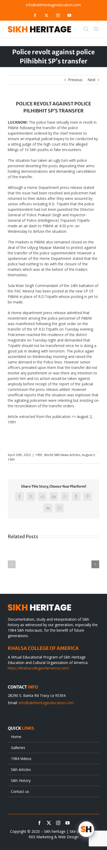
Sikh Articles (21, 769)
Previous (75, 79)
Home (16, 736)
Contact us (20, 791)
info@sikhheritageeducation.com (53, 4)
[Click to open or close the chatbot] (86, 829)
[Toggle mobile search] (86, 29)
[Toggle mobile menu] (96, 29)
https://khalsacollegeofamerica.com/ (38, 668)
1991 (39, 455)
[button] (12, 564)
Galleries (18, 747)
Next (92, 79)
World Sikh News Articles (62, 455)
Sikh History (21, 780)
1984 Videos (21, 758)
